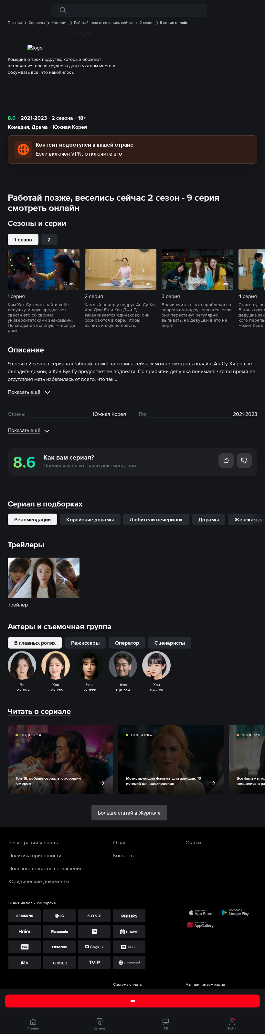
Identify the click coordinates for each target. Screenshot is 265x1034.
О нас (119, 842)
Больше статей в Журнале (129, 813)
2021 (238, 414)
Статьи (193, 842)
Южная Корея (70, 127)
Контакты (123, 855)
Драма (40, 127)
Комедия (18, 127)
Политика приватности (34, 855)
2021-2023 (34, 118)
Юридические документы (38, 881)
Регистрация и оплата (33, 842)
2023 (251, 414)
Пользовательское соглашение (45, 868)
